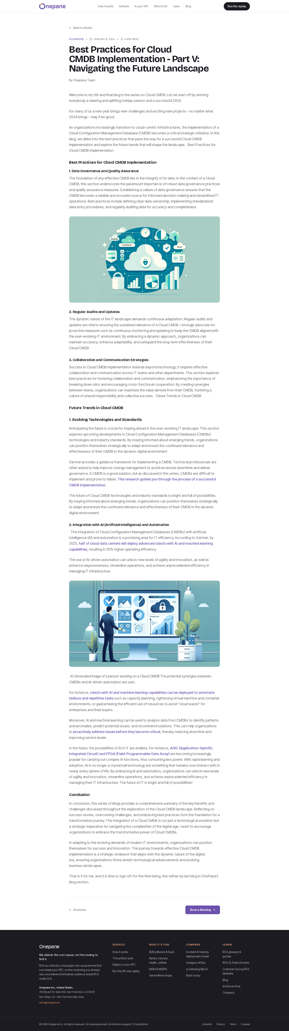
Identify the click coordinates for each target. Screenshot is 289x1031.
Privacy (221, 1024)
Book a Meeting (200, 909)
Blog (188, 6)
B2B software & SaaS (161, 952)
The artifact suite (122, 958)
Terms (233, 1024)
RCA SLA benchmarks (236, 962)
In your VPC (141, 6)
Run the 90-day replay (126, 971)
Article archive (231, 986)
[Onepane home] (52, 6)
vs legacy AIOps (195, 962)
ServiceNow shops (160, 975)
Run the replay (237, 6)
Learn (176, 6)
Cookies (245, 1024)
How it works (105, 6)
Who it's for (161, 6)
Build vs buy (193, 975)
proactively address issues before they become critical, (117, 732)
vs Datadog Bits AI (197, 969)
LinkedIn (207, 1024)
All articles (79, 909)
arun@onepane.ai (49, 1002)
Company (228, 992)
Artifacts (124, 6)
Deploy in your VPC (124, 964)
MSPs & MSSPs (158, 969)
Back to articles (82, 27)
